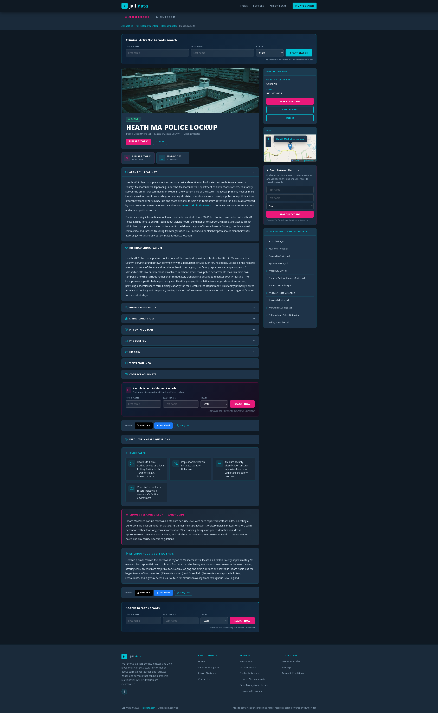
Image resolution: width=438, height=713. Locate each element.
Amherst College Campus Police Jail (287, 278)
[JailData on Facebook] (124, 692)
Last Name (197, 46)
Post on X (145, 425)
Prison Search (278, 5)
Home (244, 5)
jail (136, 6)
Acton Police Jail (277, 241)
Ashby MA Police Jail (279, 322)
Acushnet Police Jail (278, 248)
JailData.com (149, 707)
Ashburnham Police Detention (284, 315)
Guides (160, 141)
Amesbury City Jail (278, 270)
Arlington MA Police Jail (280, 307)
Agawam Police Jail (278, 263)
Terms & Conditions (293, 673)
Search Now (242, 404)
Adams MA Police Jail (279, 256)
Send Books (168, 16)
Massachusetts (169, 25)
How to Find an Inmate (252, 679)
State (259, 46)
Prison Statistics (207, 673)
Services (258, 5)
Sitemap (286, 667)
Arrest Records (138, 16)
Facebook (165, 425)
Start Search (299, 52)
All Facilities (127, 25)
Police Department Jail (147, 25)
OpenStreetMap (309, 160)
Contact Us (204, 679)
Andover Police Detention (282, 292)
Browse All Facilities (251, 691)
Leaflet (296, 160)
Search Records (290, 214)
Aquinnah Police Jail (279, 300)
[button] (290, 146)
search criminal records (196, 205)
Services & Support (208, 667)
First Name (132, 46)
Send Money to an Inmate (254, 685)
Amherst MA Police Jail (280, 285)
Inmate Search (304, 5)
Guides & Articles (249, 673)
